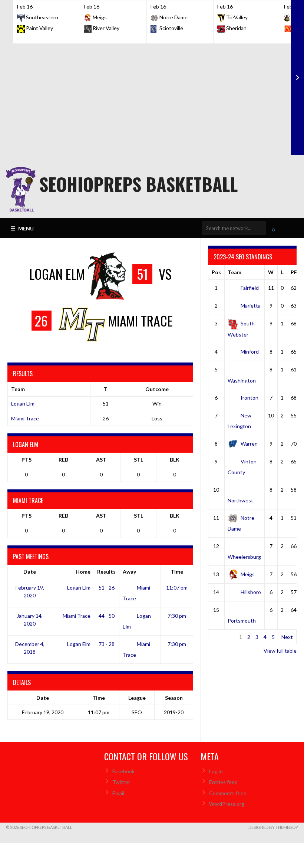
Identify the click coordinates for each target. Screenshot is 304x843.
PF (294, 272)
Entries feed (223, 782)
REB (63, 459)
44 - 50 (107, 616)
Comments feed (228, 793)
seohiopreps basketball (138, 184)
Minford (250, 351)
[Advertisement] (152, 99)
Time (177, 571)
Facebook (123, 771)
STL (138, 459)
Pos (216, 272)
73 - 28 (107, 644)
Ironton (249, 397)
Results (106, 571)
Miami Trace (25, 418)
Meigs (248, 574)
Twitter (121, 782)
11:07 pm (177, 587)
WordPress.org (226, 804)
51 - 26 (107, 587)
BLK (174, 459)
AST (101, 459)
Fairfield (250, 288)
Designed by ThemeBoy (273, 827)
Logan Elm (22, 403)
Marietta (251, 305)
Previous (222, 637)
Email (118, 793)
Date (29, 571)
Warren (249, 443)
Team (234, 272)
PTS (27, 459)
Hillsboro (251, 592)
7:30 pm (177, 616)
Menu (22, 228)
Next (287, 637)
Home (83, 571)
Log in (216, 771)
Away (129, 571)
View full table (280, 650)
